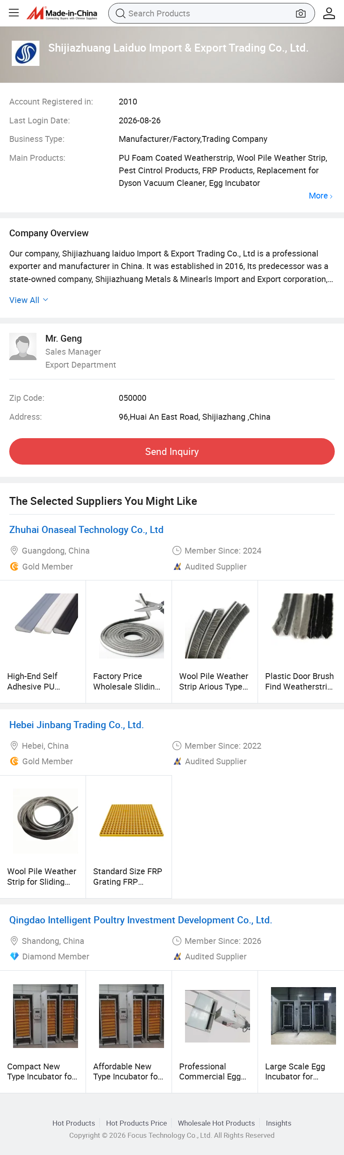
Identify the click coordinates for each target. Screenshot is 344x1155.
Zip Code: (26, 397)
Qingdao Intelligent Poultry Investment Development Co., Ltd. (140, 919)
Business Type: (37, 138)
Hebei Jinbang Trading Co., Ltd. (76, 724)
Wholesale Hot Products (216, 1123)
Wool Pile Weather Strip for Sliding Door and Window (41, 881)
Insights (279, 1123)
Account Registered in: (51, 101)
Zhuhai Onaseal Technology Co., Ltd (86, 529)
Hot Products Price (136, 1123)
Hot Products (73, 1123)
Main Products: (37, 157)
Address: (25, 416)
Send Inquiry (172, 451)
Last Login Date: (39, 120)
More (318, 195)
